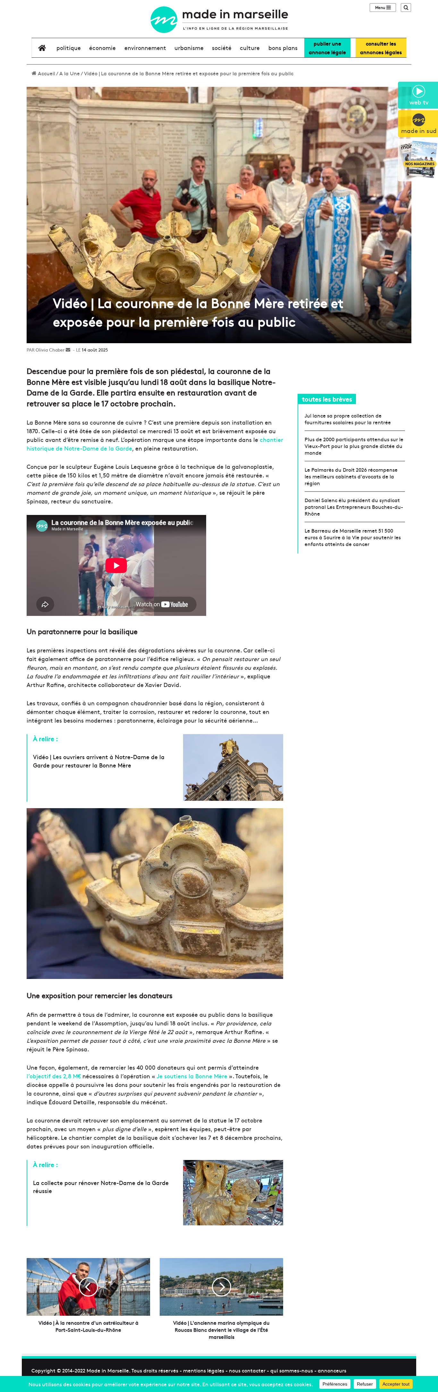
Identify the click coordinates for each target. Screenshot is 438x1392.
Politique (68, 48)
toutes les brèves (327, 398)
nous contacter (247, 1370)
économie (102, 48)
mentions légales (203, 1370)
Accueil (46, 73)
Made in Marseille (108, 1370)
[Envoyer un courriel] (68, 349)
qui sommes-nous (291, 1370)
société (222, 48)
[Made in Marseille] (219, 19)
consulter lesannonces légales (381, 47)
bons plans (283, 48)
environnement (145, 48)
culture (250, 48)
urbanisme (189, 48)
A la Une (69, 73)
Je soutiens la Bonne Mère (192, 1076)
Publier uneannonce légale (327, 47)
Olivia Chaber (50, 349)
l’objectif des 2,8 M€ (54, 1076)
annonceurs (332, 1370)
